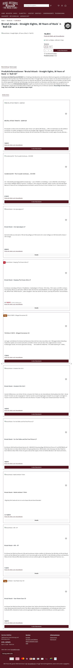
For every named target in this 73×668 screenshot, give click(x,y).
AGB (27, 643)
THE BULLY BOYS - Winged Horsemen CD (16, 333)
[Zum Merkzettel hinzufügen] (66, 113)
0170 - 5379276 (5, 642)
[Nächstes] (71, 363)
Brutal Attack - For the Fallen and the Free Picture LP (20, 439)
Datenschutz (53, 637)
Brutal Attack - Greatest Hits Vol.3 (14, 386)
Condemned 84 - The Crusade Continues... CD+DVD (19, 174)
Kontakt (28, 637)
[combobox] (36, 5)
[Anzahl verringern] (45, 50)
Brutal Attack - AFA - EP (11, 545)
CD (46, 46)
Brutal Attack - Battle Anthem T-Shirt (15, 492)
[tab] (5, 67)
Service (28, 635)
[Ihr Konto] (62, 5)
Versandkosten (32, 664)
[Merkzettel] (58, 5)
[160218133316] (21, 47)
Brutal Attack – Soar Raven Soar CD (15, 598)
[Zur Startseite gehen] (10, 5)
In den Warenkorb (62, 50)
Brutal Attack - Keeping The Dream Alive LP (17, 280)
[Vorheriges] (2, 363)
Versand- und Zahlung (32, 639)
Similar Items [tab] (5, 95)
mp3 (50, 46)
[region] (21, 47)
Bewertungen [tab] (13, 67)
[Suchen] (50, 5)
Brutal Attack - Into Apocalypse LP (14, 227)
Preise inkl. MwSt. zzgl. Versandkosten (54, 36)
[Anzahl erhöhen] (51, 50)
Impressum (53, 639)
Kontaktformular (15, 649)
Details (36, 255)
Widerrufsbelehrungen (32, 641)
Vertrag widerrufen (7, 653)
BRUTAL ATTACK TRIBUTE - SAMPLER (15, 121)
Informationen (55, 635)
